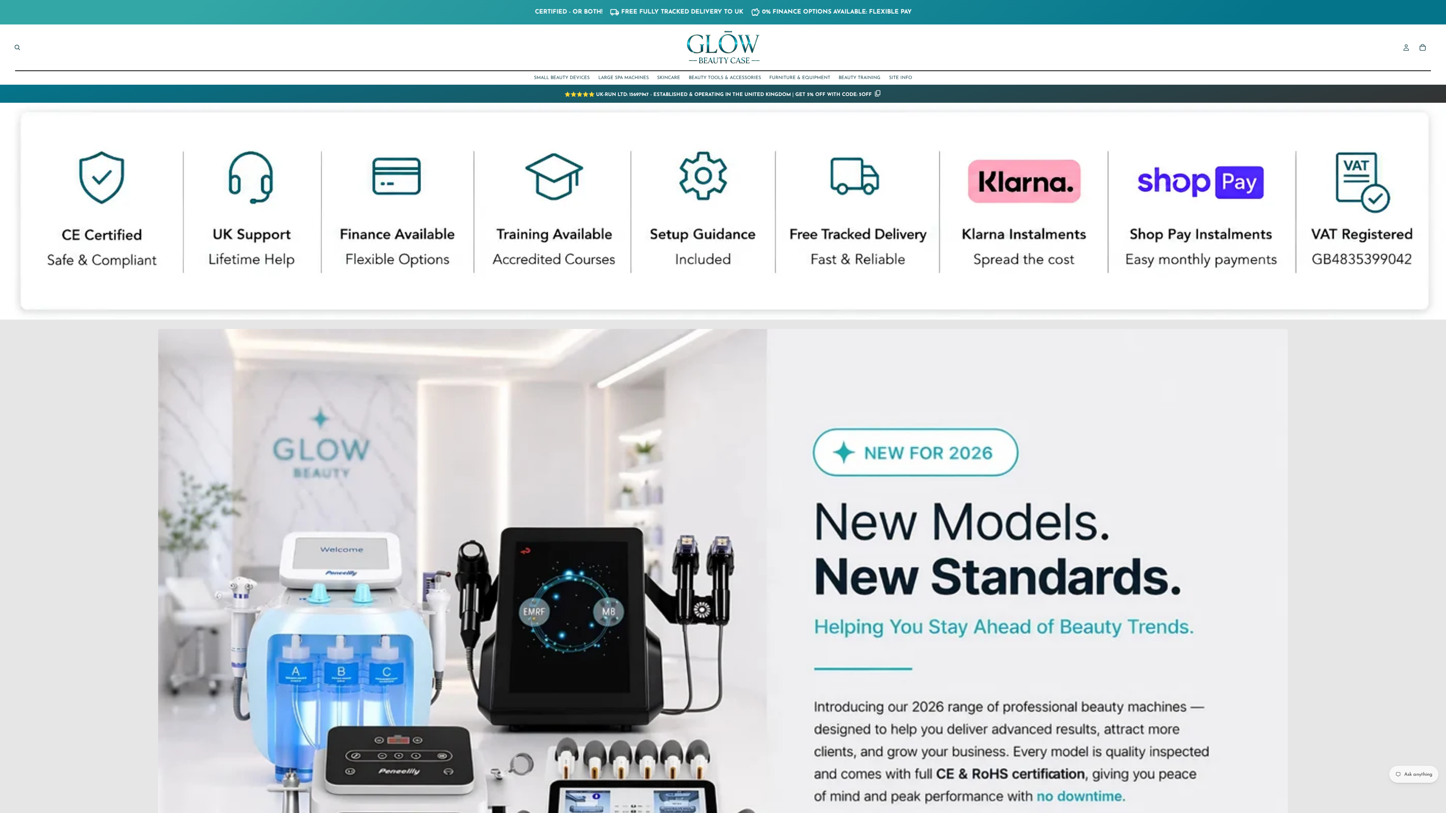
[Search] (17, 47)
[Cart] (1422, 47)
